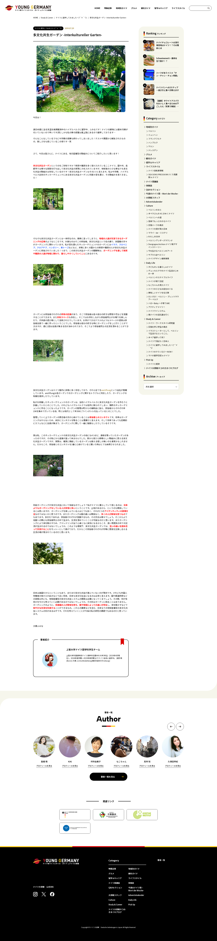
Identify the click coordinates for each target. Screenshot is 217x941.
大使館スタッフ (153, 197)
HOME (97, 8)
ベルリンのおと (154, 209)
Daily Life (150, 262)
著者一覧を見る (108, 776)
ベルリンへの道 (154, 217)
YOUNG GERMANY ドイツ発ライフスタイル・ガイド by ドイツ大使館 (56, 861)
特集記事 (108, 8)
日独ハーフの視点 (155, 225)
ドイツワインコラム (156, 311)
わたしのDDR (154, 236)
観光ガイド (145, 8)
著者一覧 (161, 860)
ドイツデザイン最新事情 (158, 258)
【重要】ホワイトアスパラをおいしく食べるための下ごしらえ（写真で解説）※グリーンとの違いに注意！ (167, 105)
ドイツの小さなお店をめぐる (160, 289)
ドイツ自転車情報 (155, 170)
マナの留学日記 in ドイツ (159, 355)
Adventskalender (154, 201)
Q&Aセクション (153, 189)
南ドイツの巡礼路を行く (158, 314)
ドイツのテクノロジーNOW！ (160, 351)
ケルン (151, 146)
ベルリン (152, 131)
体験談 (149, 185)
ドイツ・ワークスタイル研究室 (161, 323)
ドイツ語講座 (152, 181)
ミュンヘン (153, 135)
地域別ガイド (121, 8)
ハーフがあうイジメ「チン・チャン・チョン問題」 (167, 74)
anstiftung (106, 390)
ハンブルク (153, 142)
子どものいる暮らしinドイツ (160, 267)
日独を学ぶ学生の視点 (157, 326)
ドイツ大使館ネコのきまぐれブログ (162, 368)
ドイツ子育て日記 (155, 281)
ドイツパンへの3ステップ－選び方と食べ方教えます (167, 89)
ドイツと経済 (154, 364)
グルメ (134, 8)
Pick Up (149, 359)
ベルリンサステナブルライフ (160, 277)
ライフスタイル (178, 8)
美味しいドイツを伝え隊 (158, 292)
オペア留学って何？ (156, 337)
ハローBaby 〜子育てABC (159, 303)
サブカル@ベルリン (156, 254)
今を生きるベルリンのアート (160, 250)
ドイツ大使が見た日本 (157, 228)
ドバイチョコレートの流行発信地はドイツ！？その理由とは (167, 45)
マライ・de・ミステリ (158, 232)
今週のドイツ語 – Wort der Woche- (162, 193)
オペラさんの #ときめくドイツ (161, 213)
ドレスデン (153, 150)
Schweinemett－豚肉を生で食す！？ (166, 59)
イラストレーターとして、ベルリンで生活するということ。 (163, 332)
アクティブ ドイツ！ (156, 307)
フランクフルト (154, 138)
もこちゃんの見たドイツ (158, 285)
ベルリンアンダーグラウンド (160, 240)
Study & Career (153, 318)
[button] (171, 726)
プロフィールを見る (44, 766)
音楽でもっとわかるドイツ (159, 221)
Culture (149, 205)
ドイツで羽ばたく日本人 (158, 341)
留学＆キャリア (161, 8)
